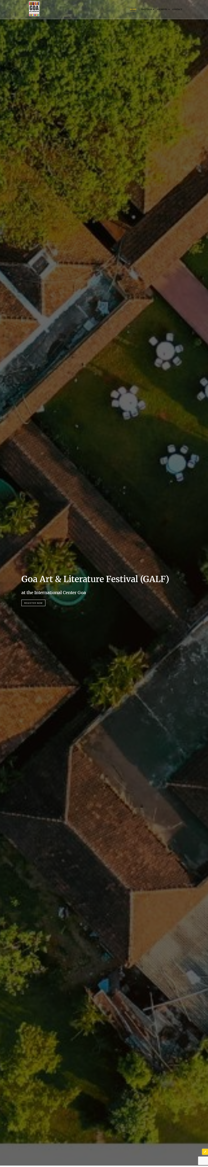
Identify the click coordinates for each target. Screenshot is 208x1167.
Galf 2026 (146, 9)
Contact (177, 9)
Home (133, 9)
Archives (162, 9)
